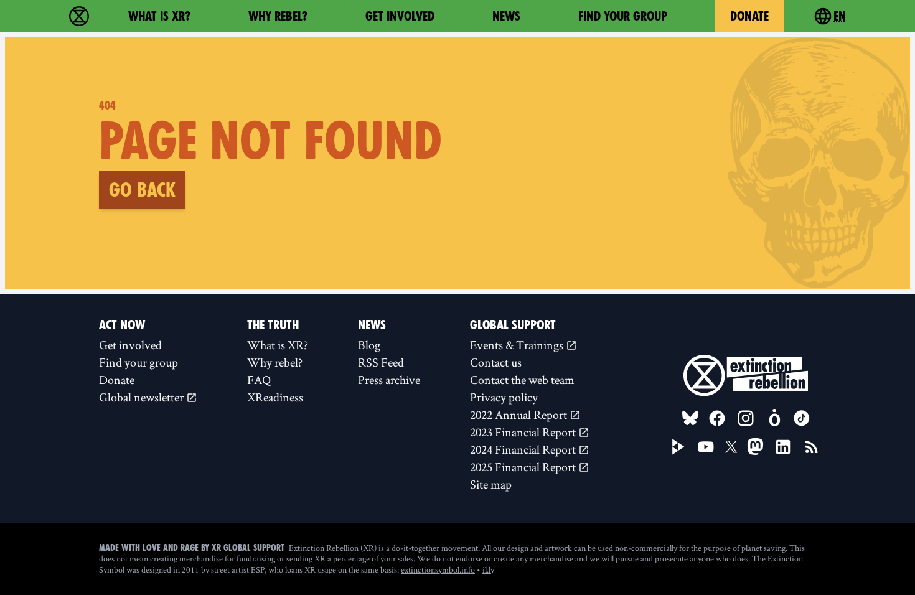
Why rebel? (277, 16)
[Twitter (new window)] (731, 447)
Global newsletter (142, 397)
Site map (491, 484)
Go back (142, 190)
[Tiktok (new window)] (802, 418)
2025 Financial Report (524, 467)
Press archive (389, 380)
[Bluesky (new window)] (690, 418)
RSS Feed (381, 362)
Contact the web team (522, 380)
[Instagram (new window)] (745, 418)
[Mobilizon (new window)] (774, 418)
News (506, 16)
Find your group (622, 16)
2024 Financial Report (524, 449)
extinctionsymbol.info (438, 569)
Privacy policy (504, 397)
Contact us (496, 362)
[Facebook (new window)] (717, 418)
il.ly (488, 569)
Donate (749, 16)
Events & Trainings (518, 345)
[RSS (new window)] (811, 447)
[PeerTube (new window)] (678, 447)
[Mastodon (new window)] (755, 446)
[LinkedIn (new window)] (783, 447)
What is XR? (159, 16)
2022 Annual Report (520, 414)
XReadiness (275, 397)
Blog (369, 345)
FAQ (259, 380)
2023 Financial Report (524, 432)
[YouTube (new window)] (706, 447)
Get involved (399, 16)
